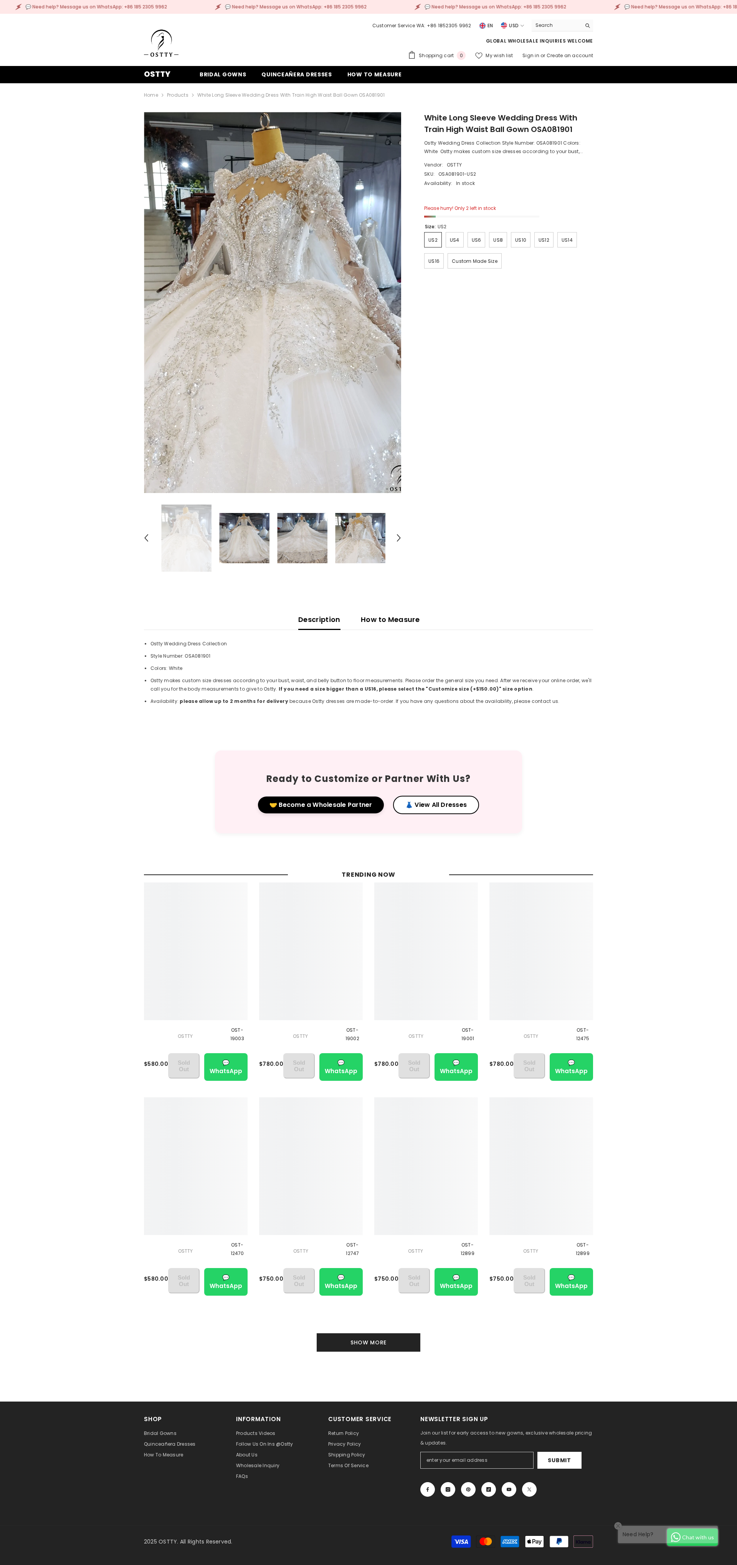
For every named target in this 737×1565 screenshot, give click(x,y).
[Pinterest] (468, 1489)
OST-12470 (237, 1249)
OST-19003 (237, 1034)
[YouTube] (509, 1489)
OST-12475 (583, 1034)
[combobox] (556, 25)
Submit (559, 1460)
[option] (273, 302)
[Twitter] (529, 1489)
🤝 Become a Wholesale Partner (320, 804)
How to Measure (390, 619)
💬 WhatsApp (226, 1067)
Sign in (531, 55)
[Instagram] (448, 1489)
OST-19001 (467, 1034)
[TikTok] (488, 1489)
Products (177, 95)
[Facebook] (427, 1489)
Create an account (570, 55)
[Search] (562, 25)
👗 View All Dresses (436, 804)
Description (319, 619)
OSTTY (454, 165)
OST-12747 (352, 1249)
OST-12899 (467, 1249)
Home (151, 95)
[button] (146, 538)
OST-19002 (352, 1034)
